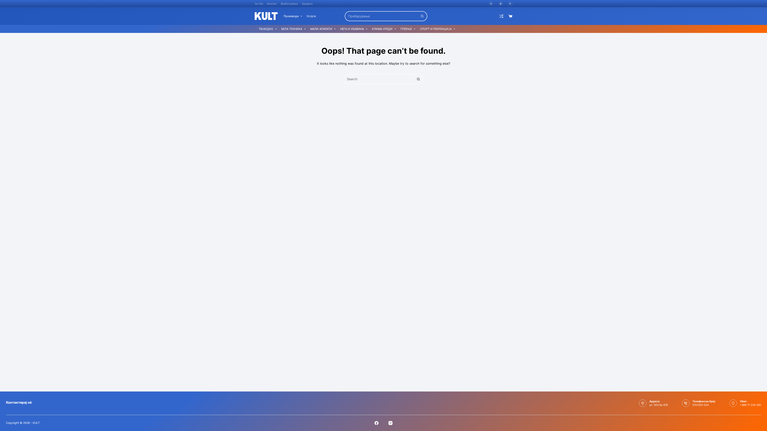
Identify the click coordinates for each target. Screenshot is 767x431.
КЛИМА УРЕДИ (382, 29)
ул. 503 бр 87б (658, 404)
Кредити (307, 3)
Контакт (272, 3)
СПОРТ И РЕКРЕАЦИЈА (436, 29)
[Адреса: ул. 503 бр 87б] (643, 403)
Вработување (289, 3)
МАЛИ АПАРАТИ (321, 29)
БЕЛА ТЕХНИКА (291, 29)
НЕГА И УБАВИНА (352, 29)
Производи (291, 16)
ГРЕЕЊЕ (406, 29)
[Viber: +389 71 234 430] (733, 403)
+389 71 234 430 (750, 404)
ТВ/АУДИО (266, 29)
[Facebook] (491, 3)
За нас (259, 3)
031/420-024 (700, 404)
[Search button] (422, 16)
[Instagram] (500, 3)
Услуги (311, 16)
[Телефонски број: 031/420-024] (686, 403)
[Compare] (501, 16)
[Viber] (510, 3)
